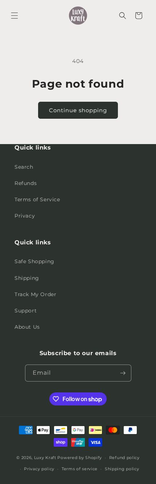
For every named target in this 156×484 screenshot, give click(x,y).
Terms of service (80, 468)
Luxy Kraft (45, 457)
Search (24, 167)
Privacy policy (39, 468)
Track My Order (35, 294)
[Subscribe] (123, 373)
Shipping (27, 278)
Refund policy (124, 457)
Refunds (26, 183)
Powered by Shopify (79, 457)
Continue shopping (78, 110)
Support (26, 310)
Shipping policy (122, 468)
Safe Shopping (34, 261)
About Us (27, 327)
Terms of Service (37, 199)
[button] (14, 16)
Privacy (25, 215)
